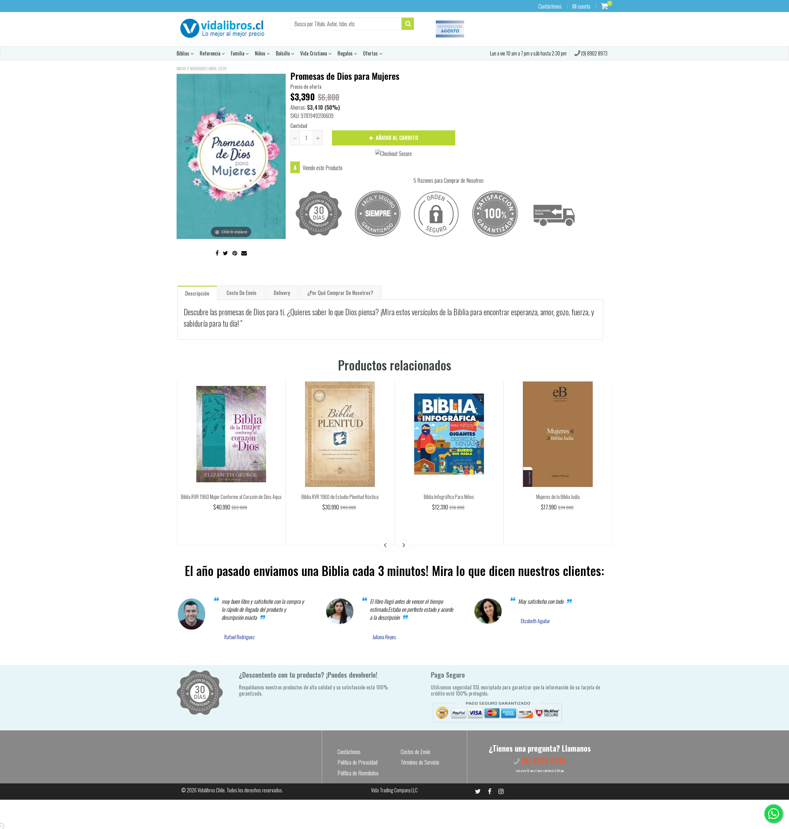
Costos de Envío (415, 752)
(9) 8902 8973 (593, 53)
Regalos (345, 53)
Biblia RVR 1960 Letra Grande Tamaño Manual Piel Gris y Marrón (231, 500)
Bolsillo (283, 53)
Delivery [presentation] (282, 292)
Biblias (183, 53)
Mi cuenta (581, 6)
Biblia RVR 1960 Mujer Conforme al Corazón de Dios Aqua (340, 496)
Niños (261, 53)
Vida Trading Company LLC (394, 790)
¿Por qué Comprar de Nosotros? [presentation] (340, 292)
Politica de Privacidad (357, 762)
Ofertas (371, 53)
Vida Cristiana (314, 53)
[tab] (197, 293)
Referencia (211, 53)
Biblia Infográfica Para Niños (558, 496)
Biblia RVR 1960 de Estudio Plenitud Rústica (449, 496)
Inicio (181, 68)
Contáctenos (550, 6)
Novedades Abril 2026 (208, 68)
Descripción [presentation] (197, 293)
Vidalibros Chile (211, 790)
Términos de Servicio (420, 762)
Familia (238, 53)
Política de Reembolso (357, 773)
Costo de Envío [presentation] (241, 292)
